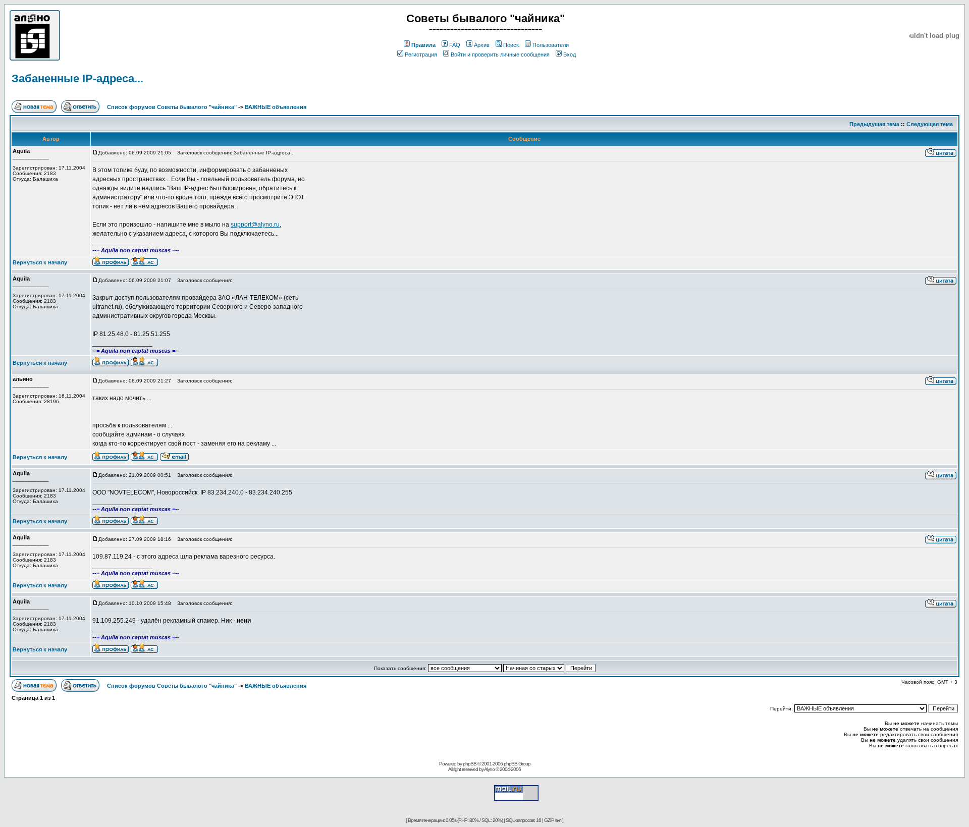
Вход (569, 54)
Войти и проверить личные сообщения (500, 54)
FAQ (454, 45)
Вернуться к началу (40, 262)
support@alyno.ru (255, 224)
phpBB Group (517, 763)
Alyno (489, 769)
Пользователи (550, 45)
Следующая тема (929, 124)
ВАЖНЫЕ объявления (275, 107)
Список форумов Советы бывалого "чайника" (172, 107)
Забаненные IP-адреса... (77, 78)
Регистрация (421, 54)
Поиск (511, 45)
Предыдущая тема (874, 124)
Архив (482, 45)
